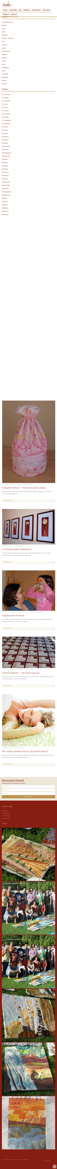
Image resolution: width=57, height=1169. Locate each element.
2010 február (5, 140)
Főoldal (5, 10)
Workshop (4, 83)
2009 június (5, 162)
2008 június (5, 201)
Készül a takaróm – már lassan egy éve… (21, 673)
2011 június (5, 107)
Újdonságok (5, 77)
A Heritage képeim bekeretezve (17, 549)
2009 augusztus (6, 156)
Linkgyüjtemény (6, 813)
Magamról (6, 14)
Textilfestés (5, 74)
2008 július (4, 198)
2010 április (5, 133)
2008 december (6, 182)
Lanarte (4, 61)
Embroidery (5, 35)
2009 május (5, 166)
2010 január (5, 143)
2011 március (5, 110)
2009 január (5, 179)
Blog (20, 10)
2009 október (5, 149)
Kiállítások (27, 10)
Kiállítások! (5, 811)
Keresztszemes (6, 51)
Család (3, 28)
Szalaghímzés (5, 67)
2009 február (5, 175)
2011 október (5, 97)
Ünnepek (4, 80)
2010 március (5, 136)
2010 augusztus (6, 123)
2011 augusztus (6, 101)
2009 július (4, 159)
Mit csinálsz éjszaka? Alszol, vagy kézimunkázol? (25, 751)
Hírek (3, 41)
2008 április (5, 208)
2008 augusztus (6, 195)
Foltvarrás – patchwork (8, 38)
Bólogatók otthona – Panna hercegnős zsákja (23, 487)
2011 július (4, 104)
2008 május (5, 205)
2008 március (5, 211)
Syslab (49, 1160)
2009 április (5, 169)
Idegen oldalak (5, 815)
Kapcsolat (14, 14)
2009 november (6, 146)
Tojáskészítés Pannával (13, 615)
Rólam (3, 64)
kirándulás (4, 58)
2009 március (5, 172)
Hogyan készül (36, 10)
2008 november (6, 185)
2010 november (6, 114)
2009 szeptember (6, 153)
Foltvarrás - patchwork (27, 484)
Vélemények (46, 10)
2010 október (5, 117)
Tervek (3, 71)
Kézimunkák (13, 10)
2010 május (5, 130)
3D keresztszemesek (7, 22)
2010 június (5, 127)
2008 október (5, 188)
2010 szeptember (6, 120)
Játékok (4, 48)
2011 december (6, 94)
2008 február (5, 214)
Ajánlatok (4, 25)
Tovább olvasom (7, 500)
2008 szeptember (6, 192)
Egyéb (3, 32)
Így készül (4, 45)
